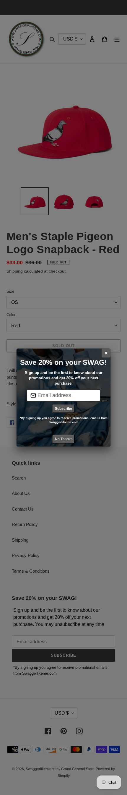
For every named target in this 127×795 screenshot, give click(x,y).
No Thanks (63, 439)
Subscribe (63, 409)
